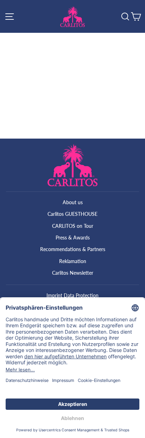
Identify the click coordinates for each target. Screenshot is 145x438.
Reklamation (72, 261)
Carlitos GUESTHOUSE (72, 214)
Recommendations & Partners (72, 249)
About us (73, 202)
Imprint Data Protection (72, 295)
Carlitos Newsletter (72, 273)
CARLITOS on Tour (72, 226)
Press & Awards (73, 238)
